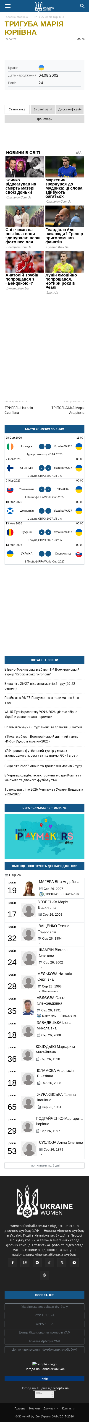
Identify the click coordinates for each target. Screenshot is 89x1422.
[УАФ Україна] (44, 1307)
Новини (34, 1408)
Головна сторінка (16, 17)
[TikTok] (49, 1262)
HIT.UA (39, 1393)
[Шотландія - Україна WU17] (44, 510)
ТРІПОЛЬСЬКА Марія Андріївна (67, 410)
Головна (20, 1408)
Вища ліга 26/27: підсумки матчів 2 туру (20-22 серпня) (40, 686)
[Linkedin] (61, 49)
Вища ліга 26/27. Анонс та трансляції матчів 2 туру (43, 766)
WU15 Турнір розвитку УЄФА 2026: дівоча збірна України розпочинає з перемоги (41, 714)
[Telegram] (19, 49)
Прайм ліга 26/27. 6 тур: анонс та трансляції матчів (43, 727)
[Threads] (44, 1275)
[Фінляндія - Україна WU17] (44, 468)
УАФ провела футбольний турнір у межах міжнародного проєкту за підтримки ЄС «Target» (41, 753)
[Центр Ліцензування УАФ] (44, 1332)
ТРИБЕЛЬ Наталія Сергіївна (19, 410)
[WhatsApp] (51, 49)
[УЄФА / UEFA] (44, 1315)
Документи (51, 1408)
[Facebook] (9, 49)
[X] (30, 49)
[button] (7, 6)
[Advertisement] (44, 345)
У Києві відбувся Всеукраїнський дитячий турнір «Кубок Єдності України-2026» (41, 739)
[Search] (82, 6)
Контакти (68, 1408)
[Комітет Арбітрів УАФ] (44, 1341)
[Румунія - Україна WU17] (44, 532)
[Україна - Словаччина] (44, 553)
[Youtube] (74, 1262)
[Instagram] (24, 1262)
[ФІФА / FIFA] (44, 1324)
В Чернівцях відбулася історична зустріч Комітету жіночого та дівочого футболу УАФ (43, 778)
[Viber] (40, 49)
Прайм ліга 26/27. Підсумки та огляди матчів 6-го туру (42, 700)
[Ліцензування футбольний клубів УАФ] (44, 1349)
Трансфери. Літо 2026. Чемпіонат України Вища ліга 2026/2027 (44, 792)
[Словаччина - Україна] (44, 489)
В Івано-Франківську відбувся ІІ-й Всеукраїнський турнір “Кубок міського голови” (42, 672)
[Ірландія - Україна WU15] (44, 446)
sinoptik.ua (61, 1388)
